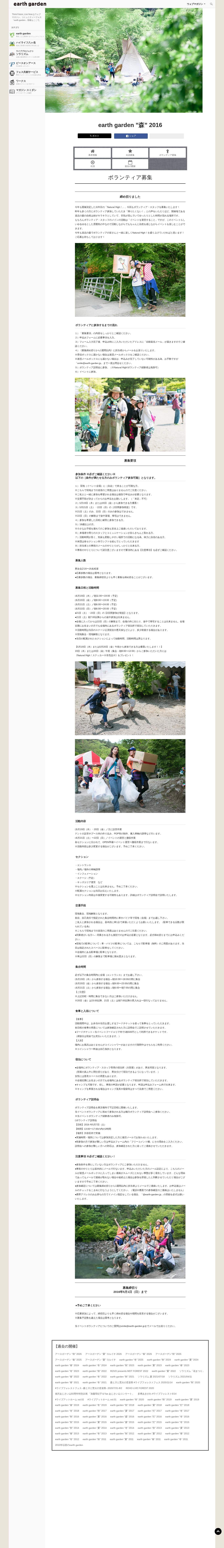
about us (42, 1541)
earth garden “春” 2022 (67, 1376)
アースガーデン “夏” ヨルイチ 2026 (103, 1354)
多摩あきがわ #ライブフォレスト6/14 (157, 1393)
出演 (93, 166)
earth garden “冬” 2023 (67, 1371)
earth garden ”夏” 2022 (164, 1371)
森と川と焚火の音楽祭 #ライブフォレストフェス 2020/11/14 (141, 1382)
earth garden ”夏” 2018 (150, 1405)
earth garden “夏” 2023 (150, 1365)
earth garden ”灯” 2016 (150, 1416)
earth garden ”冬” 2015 (177, 1422)
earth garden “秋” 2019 (160, 1399)
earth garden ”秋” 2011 (94, 1439)
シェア (132, 135)
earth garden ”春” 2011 (149, 1439)
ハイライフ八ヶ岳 (27, 43)
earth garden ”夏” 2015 (95, 1422)
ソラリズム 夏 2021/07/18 (151, 1376)
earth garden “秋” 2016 (67, 1416)
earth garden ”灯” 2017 (150, 1410)
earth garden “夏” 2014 (95, 1428)
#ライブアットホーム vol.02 (69, 1399)
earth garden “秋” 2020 (188, 1382)
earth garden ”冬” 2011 (176, 1439)
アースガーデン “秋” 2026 (68, 1354)
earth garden (30, 34)
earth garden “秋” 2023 (122, 1365)
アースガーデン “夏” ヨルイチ (100, 1359)
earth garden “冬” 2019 (95, 1405)
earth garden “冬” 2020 (132, 1399)
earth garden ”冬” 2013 (95, 1433)
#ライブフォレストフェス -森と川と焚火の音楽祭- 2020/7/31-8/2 (88, 1388)
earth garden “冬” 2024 (95, 1365)
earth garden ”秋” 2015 (67, 1422)
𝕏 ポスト (94, 135)
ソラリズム (28, 54)
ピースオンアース (26, 64)
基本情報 (92, 155)
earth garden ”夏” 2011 (121, 1439)
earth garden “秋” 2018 (122, 1405)
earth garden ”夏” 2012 (150, 1433)
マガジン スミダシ (26, 91)
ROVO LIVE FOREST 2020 (140, 1388)
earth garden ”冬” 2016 (177, 1416)
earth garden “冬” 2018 (67, 1410)
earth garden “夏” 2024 (186, 1359)
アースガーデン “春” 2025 (68, 1359)
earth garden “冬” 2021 (95, 1382)
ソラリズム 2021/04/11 (180, 1376)
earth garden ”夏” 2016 (95, 1416)
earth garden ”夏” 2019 (187, 1399)
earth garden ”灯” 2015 (150, 1422)
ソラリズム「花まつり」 (192, 1371)
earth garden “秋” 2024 (159, 1359)
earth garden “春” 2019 (67, 1405)
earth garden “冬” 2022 (95, 1376)
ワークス (25, 82)
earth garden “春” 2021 (67, 1382)
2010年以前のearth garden (69, 1445)
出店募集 (130, 155)
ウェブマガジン (195, 4)
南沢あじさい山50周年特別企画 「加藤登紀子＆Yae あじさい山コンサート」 (94, 1393)
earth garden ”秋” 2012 (122, 1433)
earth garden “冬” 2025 (131, 1359)
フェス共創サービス (28, 73)
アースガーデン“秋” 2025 (168, 1354)
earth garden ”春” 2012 (177, 1433)
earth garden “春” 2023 (177, 1365)
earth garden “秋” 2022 (95, 1371)
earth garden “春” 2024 (67, 1365)
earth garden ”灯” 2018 (177, 1405)
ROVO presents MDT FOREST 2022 (129, 1371)
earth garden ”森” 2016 (122, 1416)
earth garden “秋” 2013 (150, 1428)
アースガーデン (30, 4)
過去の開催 (130, 166)
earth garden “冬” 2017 (177, 1410)
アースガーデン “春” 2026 (138, 1354)
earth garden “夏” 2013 (177, 1428)
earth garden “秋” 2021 (122, 1376)
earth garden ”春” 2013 (67, 1433)
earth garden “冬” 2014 (122, 1428)
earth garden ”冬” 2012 (67, 1439)
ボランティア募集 (167, 155)
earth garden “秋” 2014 (67, 1428)
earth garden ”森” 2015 (122, 1422)
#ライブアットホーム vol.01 (102, 1399)
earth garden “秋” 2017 (95, 1410)
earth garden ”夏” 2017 (122, 1410)
